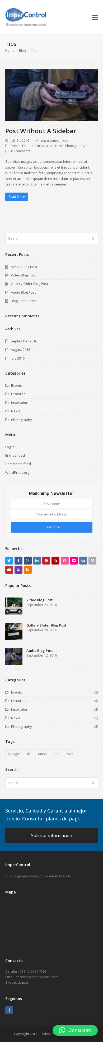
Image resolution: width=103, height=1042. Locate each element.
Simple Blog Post (24, 266)
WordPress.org (17, 472)
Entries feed (15, 455)
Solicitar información (51, 835)
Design (13, 753)
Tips (57, 753)
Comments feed (18, 463)
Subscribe (52, 527)
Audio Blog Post (23, 292)
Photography (75, 146)
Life (28, 753)
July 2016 (18, 358)
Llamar (23, 982)
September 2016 (24, 341)
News (59, 146)
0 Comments (20, 151)
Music (42, 753)
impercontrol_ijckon (55, 140)
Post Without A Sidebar (40, 130)
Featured (29, 146)
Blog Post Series (24, 300)
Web (70, 753)
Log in (10, 446)
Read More (16, 196)
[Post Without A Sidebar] (51, 95)
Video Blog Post (23, 275)
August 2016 (20, 349)
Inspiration (45, 146)
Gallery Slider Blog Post (29, 283)
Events (16, 146)
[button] (95, 17)
